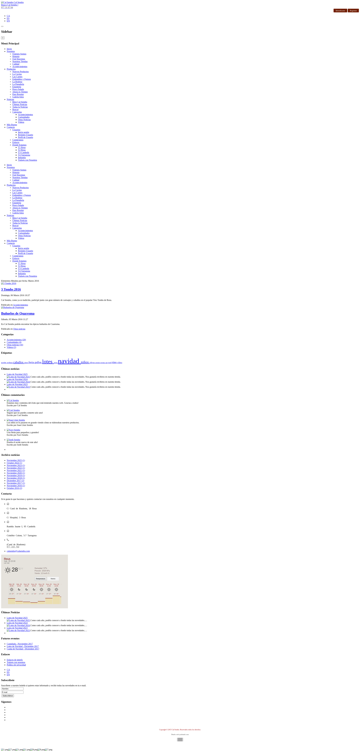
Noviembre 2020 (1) (16, 473)
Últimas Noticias (19, 104)
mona (56, 363)
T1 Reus (22, 147)
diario (26, 363)
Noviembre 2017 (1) (16, 483)
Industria (22, 157)
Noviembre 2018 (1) (16, 478)
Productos (11, 69)
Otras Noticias (24, 119)
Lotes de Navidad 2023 (17, 384)
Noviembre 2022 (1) (16, 468)
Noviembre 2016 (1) (16, 485)
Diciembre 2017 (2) (15, 480)
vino (114, 362)
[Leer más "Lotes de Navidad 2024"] (18, 382)
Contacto (11, 127)
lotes (48, 361)
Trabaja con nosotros (16, 662)
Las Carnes (17, 76)
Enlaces (15, 142)
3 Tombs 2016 (11, 289)
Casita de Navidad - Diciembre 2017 (23, 649)
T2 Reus (22, 150)
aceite (4, 362)
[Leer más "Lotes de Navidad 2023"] (18, 387)
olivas (92, 362)
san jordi (108, 363)
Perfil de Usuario (25, 137)
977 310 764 (13, 546)
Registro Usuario (25, 135)
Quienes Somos (19, 54)
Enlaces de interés (15, 660)
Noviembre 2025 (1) (16, 460)
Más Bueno (12, 124)
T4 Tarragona (24, 155)
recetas (102, 363)
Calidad (15, 64)
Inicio (9, 49)
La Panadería (18, 84)
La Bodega (17, 81)
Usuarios (16, 130)
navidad (69, 361)
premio (97, 363)
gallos (38, 362)
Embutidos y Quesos (21, 79)
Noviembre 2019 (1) (16, 475)
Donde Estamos (19, 145)
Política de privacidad (16, 665)
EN (8, 21)
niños (85, 362)
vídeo (119, 362)
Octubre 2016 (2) (14, 488)
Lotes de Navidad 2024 (17, 379)
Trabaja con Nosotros (27, 160)
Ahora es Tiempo (20, 92)
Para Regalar (18, 94)
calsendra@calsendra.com (18, 551)
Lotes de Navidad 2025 (17, 374)
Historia (15, 56)
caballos (18, 362)
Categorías (17, 112)
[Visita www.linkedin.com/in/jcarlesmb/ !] (180, 739)
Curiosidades (24, 117)
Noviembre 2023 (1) (16, 465)
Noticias (10, 99)
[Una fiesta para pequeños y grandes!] (13, 430)
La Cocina (17, 74)
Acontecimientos (19, 66)
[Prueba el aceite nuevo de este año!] (13, 440)
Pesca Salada (18, 89)
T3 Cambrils (23, 152)
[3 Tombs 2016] (8, 283)
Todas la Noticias (20, 107)
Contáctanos (17, 140)
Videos (21, 122)
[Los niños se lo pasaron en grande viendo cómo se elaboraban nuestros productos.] (16, 420)
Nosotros (11, 51)
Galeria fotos (18, 97)
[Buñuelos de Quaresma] (12, 307)
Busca (9, 5)
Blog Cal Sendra (19, 102)
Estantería (16, 87)
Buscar (15, 109)
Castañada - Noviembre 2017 (20, 644)
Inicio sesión (23, 132)
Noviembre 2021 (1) (16, 470)
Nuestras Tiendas (20, 61)
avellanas (10, 363)
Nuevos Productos (20, 71)
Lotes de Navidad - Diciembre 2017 (23, 646)
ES (8, 18)
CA (8, 16)
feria (32, 362)
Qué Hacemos (18, 59)
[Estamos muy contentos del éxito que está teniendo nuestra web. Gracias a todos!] (13, 400)
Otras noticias (19, 329)
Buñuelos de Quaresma (17, 313)
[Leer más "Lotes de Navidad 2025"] (18, 377)
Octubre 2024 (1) (14, 463)
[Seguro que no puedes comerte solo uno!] (13, 410)
